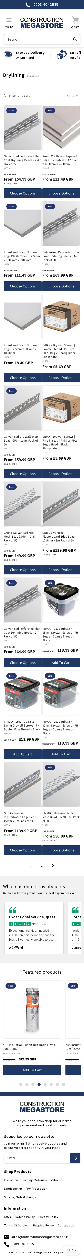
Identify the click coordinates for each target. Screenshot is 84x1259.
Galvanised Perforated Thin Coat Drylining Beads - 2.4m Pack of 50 (22, 160)
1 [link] (31, 866)
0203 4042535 (45, 4)
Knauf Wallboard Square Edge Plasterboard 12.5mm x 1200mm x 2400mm (22, 256)
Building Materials (34, 1180)
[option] (34, 928)
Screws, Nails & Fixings (20, 1197)
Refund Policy (25, 1217)
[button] (9, 23)
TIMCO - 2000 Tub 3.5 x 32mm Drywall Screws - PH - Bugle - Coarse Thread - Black (61, 727)
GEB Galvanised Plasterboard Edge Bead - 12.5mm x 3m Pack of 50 (59, 536)
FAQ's (8, 1217)
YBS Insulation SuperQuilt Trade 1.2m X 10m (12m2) (29, 1047)
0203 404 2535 (22, 1244)
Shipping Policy (43, 1225)
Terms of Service (16, 1225)
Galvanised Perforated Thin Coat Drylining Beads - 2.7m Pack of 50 (22, 632)
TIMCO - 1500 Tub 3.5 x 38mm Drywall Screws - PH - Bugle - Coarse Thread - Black (61, 634)
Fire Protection (36, 1188)
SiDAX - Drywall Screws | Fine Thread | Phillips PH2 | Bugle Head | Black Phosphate (60, 442)
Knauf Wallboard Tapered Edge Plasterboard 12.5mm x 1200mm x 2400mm (60, 160)
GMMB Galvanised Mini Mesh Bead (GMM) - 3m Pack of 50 (61, 817)
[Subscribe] (75, 1158)
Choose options (22, 193)
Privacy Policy (48, 1217)
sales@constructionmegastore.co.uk (39, 1237)
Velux (54, 1180)
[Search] (75, 39)
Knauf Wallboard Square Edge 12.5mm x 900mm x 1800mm (20, 349)
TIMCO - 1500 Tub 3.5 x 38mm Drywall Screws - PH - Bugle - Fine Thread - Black (22, 725)
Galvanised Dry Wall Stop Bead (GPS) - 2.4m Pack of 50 (21, 440)
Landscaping (13, 1188)
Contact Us (66, 1225)
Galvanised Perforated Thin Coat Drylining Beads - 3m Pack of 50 (60, 256)
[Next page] (53, 865)
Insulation (11, 1180)
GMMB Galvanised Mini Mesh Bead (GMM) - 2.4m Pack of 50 (20, 536)
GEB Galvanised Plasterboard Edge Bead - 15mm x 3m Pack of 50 (21, 817)
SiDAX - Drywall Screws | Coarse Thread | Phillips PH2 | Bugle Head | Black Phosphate (59, 351)
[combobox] (42, 39)
